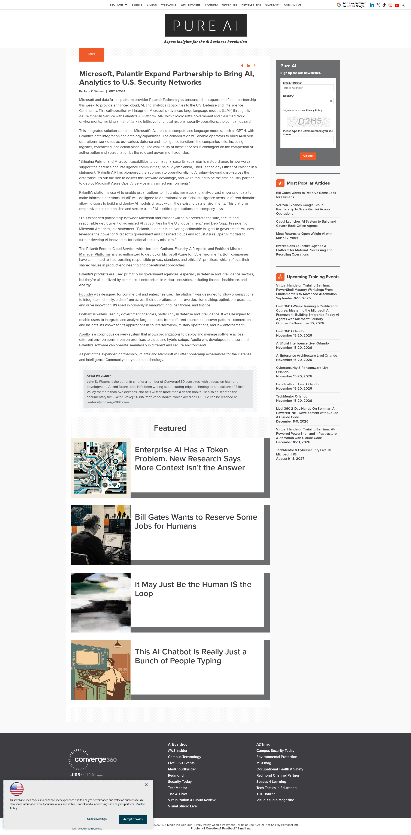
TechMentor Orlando (291, 396)
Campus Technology (184, 757)
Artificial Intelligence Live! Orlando (302, 343)
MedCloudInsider (182, 769)
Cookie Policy (221, 825)
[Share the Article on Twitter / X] (254, 65)
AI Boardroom (179, 744)
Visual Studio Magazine (275, 800)
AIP (161, 116)
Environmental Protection (276, 757)
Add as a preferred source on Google (354, 5)
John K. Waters (98, 382)
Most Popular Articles (308, 183)
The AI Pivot (177, 794)
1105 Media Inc (170, 825)
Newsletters (251, 4)
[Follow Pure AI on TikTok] (384, 6)
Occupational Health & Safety (279, 769)
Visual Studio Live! (183, 806)
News (91, 54)
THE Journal (266, 794)
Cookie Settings (97, 819)
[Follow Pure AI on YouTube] (397, 6)
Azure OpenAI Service (97, 116)
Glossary (272, 4)
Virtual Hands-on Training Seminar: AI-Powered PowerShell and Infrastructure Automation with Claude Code (306, 433)
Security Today (180, 781)
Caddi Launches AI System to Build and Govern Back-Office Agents (306, 223)
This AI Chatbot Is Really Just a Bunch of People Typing (191, 656)
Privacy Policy (314, 110)
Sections (117, 4)
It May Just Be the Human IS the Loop (193, 589)
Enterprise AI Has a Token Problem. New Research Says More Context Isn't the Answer (190, 458)
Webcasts (168, 4)
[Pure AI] (206, 26)
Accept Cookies (133, 819)
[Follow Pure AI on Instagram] (390, 6)
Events (137, 4)
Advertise (229, 4)
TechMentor (177, 788)
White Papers (191, 4)
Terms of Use (245, 825)
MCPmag (263, 763)
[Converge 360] (92, 760)
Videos (152, 4)
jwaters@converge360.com (108, 402)
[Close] (146, 784)
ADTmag (263, 744)
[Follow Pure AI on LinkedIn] (372, 6)
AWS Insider (177, 750)
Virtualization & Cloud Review (192, 800)
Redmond (176, 775)
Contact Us (292, 4)
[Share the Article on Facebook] (241, 65)
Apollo (84, 334)
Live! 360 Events (181, 763)
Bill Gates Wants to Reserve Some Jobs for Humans (196, 522)
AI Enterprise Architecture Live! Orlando (306, 355)
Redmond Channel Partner (277, 775)
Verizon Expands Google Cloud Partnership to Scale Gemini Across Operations (303, 209)
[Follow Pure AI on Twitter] (378, 6)
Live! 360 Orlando (290, 331)
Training (211, 4)
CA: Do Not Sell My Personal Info (277, 825)
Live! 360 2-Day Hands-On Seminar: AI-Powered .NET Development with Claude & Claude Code (307, 412)
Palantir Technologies (166, 100)
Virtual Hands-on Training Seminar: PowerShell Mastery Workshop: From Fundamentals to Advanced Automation (306, 289)
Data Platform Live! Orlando (297, 384)
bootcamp (197, 354)
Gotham (85, 314)
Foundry (86, 294)
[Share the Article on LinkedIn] (247, 65)
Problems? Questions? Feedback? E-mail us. (221, 828)
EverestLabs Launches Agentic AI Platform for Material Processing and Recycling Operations (304, 250)
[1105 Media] (86, 775)
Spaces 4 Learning (271, 781)
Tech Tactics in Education (276, 788)
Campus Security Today (275, 750)
